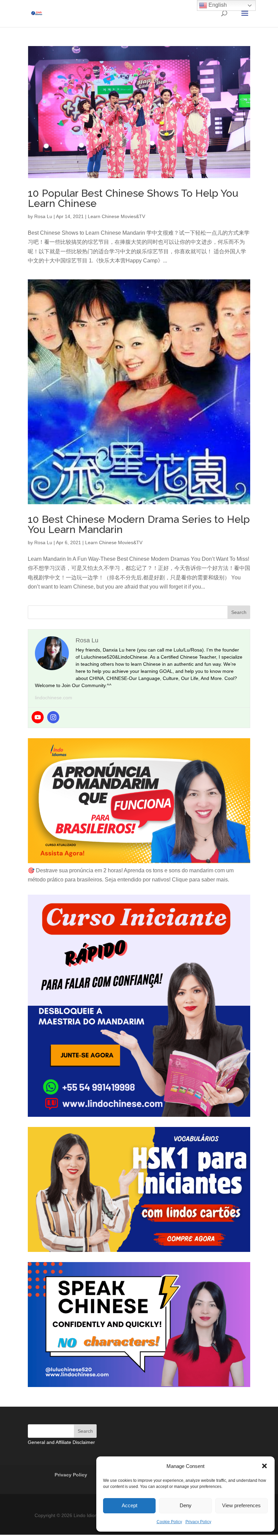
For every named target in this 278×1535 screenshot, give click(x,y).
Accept (129, 1505)
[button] (264, 1466)
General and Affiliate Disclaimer (61, 1442)
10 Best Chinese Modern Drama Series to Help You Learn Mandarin (139, 524)
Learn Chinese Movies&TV (116, 216)
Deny (186, 1505)
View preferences (241, 1505)
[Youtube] (38, 717)
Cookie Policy (169, 1521)
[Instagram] (53, 717)
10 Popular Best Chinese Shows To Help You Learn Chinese (133, 198)
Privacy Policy (198, 1521)
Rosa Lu (43, 216)
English (217, 5)
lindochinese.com (53, 697)
